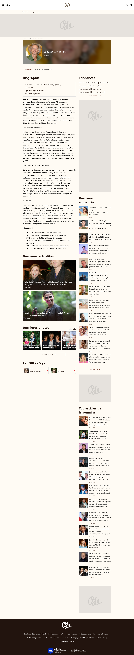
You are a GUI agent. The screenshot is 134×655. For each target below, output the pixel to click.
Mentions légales (71, 634)
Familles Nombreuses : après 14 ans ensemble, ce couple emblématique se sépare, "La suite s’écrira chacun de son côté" (100, 278)
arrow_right (74, 328)
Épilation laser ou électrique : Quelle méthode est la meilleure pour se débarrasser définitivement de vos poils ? (99, 304)
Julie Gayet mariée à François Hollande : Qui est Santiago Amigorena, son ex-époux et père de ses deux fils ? (48, 283)
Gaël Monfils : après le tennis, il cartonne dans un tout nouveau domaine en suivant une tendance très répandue (100, 317)
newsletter (131, 5)
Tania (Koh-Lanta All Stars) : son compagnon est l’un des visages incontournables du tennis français (100, 211)
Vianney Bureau (98, 86)
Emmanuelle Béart (85, 86)
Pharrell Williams (97, 89)
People (29, 39)
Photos (37, 69)
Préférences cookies (67, 642)
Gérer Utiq (101, 638)
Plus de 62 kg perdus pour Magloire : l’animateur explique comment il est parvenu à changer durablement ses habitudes (100, 504)
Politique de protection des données (39, 638)
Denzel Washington (98, 92)
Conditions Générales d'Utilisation (35, 634)
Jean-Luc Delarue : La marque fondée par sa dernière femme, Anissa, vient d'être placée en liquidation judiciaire (100, 571)
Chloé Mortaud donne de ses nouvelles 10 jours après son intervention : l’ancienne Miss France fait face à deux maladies (99, 251)
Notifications (91, 638)
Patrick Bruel (104, 83)
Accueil (24, 39)
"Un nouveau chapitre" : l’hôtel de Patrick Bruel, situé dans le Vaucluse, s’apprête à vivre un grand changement (99, 448)
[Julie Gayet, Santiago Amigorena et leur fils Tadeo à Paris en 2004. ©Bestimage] (32, 340)
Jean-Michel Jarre (84, 89)
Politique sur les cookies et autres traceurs (93, 634)
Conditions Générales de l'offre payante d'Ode (70, 638)
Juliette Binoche (35, 371)
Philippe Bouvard (84, 92)
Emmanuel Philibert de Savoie (88, 83)
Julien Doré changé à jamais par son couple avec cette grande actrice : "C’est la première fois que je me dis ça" (100, 543)
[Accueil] (67, 5)
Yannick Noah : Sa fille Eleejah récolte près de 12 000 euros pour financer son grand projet (100, 237)
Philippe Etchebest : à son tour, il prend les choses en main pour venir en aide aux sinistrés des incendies (100, 290)
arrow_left (71, 328)
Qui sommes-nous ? (56, 634)
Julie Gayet (61, 371)
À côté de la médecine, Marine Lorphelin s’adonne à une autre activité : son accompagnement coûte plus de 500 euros (100, 224)
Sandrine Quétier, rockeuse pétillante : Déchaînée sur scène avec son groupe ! (47, 314)
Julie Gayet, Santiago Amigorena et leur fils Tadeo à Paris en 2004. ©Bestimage (32, 347)
